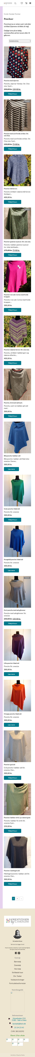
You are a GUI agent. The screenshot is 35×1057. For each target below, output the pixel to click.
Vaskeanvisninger (17, 980)
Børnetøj (17, 961)
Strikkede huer (17, 972)
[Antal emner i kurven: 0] (26, 3)
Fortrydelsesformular (17, 983)
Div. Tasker (17, 976)
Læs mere (11, 469)
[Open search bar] (15, 3)
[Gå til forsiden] (8, 3)
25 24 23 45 (19, 1027)
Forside (6, 14)
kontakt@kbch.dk (19, 1024)
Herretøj (17, 969)
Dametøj (11, 14)
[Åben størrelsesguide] (17, 1002)
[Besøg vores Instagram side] (19, 954)
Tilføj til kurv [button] (12, 94)
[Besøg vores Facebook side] (16, 954)
